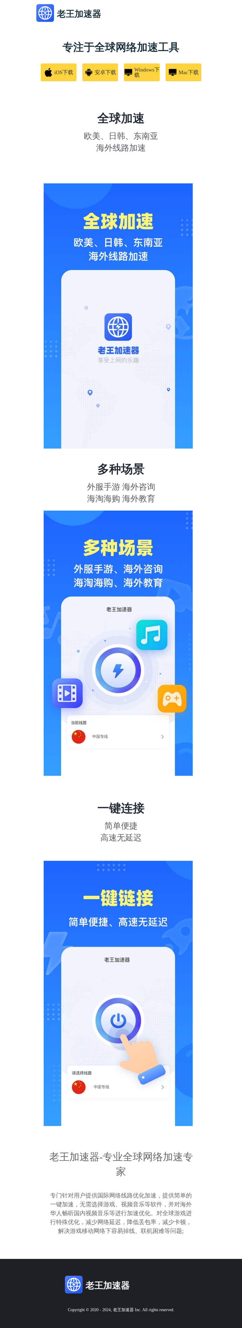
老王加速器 (123, 1310)
